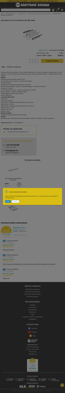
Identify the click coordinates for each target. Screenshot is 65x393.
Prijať (8, 201)
